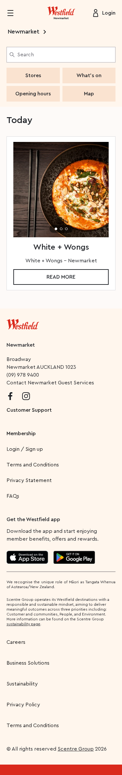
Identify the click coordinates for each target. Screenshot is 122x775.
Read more (61, 277)
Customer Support (29, 410)
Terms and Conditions (33, 464)
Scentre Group (76, 749)
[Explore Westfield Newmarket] (61, 13)
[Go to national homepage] (23, 322)
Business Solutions (28, 663)
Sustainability (22, 683)
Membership (21, 433)
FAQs (13, 496)
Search (25, 54)
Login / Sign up (25, 449)
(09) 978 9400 (23, 375)
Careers (16, 642)
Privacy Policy (23, 704)
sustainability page (23, 624)
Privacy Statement (29, 480)
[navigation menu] (14, 13)
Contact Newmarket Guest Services (50, 382)
